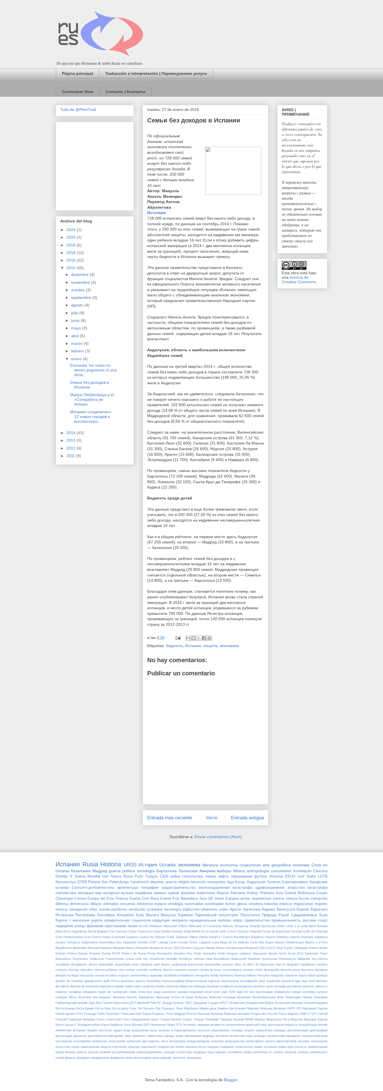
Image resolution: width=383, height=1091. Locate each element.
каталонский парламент (284, 1036)
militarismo (186, 986)
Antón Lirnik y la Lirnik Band (296, 926)
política (128, 871)
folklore (252, 975)
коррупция (161, 920)
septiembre (81, 297)
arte (266, 865)
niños (93, 909)
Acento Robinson (150, 926)
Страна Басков (170, 1019)
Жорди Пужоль (173, 1002)
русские (309, 920)
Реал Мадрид (175, 1013)
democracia (79, 904)
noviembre (81, 282)
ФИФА (249, 1019)
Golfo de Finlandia (315, 931)
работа (82, 1052)
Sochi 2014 (295, 953)
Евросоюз (319, 909)
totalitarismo (282, 992)
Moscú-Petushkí (137, 948)
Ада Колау (236, 882)
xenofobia (308, 992)
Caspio (321, 893)
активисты (217, 1024)
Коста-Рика (103, 1008)
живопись (139, 1036)
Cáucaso (320, 871)
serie (216, 992)
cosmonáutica (231, 969)
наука (75, 1046)
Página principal (77, 73)
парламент (149, 1046)
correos (193, 969)
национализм (89, 1046)
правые (160, 893)
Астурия (187, 997)
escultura (111, 975)
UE (210, 899)
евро (127, 1036)
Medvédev (80, 948)
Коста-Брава (85, 1008)
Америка (119, 997)
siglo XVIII (228, 992)
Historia (110, 864)
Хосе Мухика (133, 1024)
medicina (148, 986)
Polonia (94, 882)
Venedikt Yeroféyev (179, 958)
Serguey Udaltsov (239, 953)
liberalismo (63, 986)
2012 (71, 448)
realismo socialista (68, 992)
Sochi (282, 953)
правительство (257, 920)
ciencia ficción (297, 899)
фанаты (70, 1057)
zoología (61, 997)
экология (179, 1057)
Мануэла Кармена (176, 915)
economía (229, 865)
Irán (105, 876)
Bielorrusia (306, 893)
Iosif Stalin (306, 876)
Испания (193, 645)
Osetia (106, 953)
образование (241, 876)
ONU (262, 948)
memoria (172, 986)
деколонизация (297, 1030)
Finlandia (255, 931)
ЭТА (179, 1024)
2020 (71, 237)
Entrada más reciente (169, 817)
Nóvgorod (251, 948)
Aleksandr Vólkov (175, 926)
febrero (78, 351)
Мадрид (100, 871)
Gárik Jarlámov (177, 937)
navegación (78, 909)
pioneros (308, 986)
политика (301, 865)
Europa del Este (100, 899)
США (164, 876)
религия (105, 1052)
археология (276, 1024)
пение (180, 1046)
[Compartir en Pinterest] (209, 638)
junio (76, 320)
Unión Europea (227, 899)
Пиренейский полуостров (216, 915)
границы (280, 1030)
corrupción (319, 899)
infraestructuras (196, 981)
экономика (229, 645)
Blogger (230, 1080)
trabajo (296, 992)
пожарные (227, 1046)
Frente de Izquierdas (276, 931)
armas (245, 899)
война (175, 876)
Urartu (130, 958)
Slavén (273, 953)
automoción (196, 964)
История (148, 864)
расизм (93, 1052)
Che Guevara (118, 931)
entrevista (145, 904)
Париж (146, 1013)
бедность (174, 645)
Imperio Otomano (302, 937)
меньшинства (235, 1041)
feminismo (227, 975)
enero (77, 359)
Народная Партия (314, 1008)
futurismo (291, 975)
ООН (79, 1013)
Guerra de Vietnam (153, 937)
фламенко (117, 1057)
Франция (310, 1019)
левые (210, 876)
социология (250, 865)
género (140, 981)
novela (104, 909)
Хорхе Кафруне (112, 1024)
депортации (64, 1036)
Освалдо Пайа (94, 1013)
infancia (285, 904)
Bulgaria (102, 931)
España (242, 931)
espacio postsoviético (133, 975)
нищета (210, 645)
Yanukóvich (139, 882)
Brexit (92, 931)
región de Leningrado (113, 992)
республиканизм (123, 1052)
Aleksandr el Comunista (204, 926)
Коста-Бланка (65, 1008)
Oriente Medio (317, 948)
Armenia (276, 876)
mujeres (321, 904)
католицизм (64, 1041)
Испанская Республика (75, 915)
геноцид (236, 1030)
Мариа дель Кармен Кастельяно (222, 1008)
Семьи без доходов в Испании (89, 384)
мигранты (180, 920)
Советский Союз (118, 1019)
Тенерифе (212, 1019)
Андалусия (256, 882)
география (149, 888)
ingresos (214, 981)
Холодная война (88, 1024)
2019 (71, 245)
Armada (322, 926)
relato (133, 992)
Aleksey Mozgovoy (235, 926)
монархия (111, 893)
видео (118, 1030)
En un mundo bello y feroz (219, 931)
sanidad (182, 992)
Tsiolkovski (96, 958)
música (61, 909)
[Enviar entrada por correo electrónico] (178, 637)
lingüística (106, 986)
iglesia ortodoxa (249, 904)
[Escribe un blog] (193, 638)
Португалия (250, 915)
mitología (200, 986)
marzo (77, 343)
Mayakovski (64, 948)
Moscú (239, 871)
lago (298, 981)
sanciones (169, 992)
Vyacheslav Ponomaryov (279, 958)
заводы (169, 1036)
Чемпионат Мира (163, 1024)
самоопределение (149, 1052)
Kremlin (143, 942)
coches (130, 969)
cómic (259, 969)
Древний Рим (146, 1002)
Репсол (191, 1013)
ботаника (79, 1030)
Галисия (274, 882)
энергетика (205, 893)
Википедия (293, 997)
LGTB (322, 876)
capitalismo (307, 964)
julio (75, 313)
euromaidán (214, 904)
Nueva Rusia (122, 876)
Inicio (211, 817)
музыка (127, 893)
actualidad (62, 964)
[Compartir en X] (199, 638)
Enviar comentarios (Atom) (218, 836)
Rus (190, 953)
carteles (322, 964)
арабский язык (256, 1024)
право (282, 1046)
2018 (71, 252)
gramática (127, 981)
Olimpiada (301, 948)
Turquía (151, 876)
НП (298, 1008)
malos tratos (133, 986)
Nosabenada (234, 948)
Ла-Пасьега (146, 1008)
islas (262, 981)
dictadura (321, 969)
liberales (321, 981)
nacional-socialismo (220, 986)
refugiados (89, 992)
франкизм (95, 926)
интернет (222, 1036)
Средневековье (304, 915)
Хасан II (70, 1024)
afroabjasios (79, 964)
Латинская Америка (197, 871)
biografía (293, 964)
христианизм (115, 926)
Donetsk (177, 931)
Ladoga (163, 942)
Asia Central (286, 893)
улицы (80, 926)
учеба (60, 1057)
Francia (122, 899)
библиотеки (63, 1030)
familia (214, 975)
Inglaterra (321, 937)
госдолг (249, 1030)
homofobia (154, 981)
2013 (71, 440)
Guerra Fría (169, 899)
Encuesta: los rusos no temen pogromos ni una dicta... (93, 370)
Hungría (214, 937)
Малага (152, 915)
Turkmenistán (114, 958)
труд (210, 1052)
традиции (199, 1052)
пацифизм (143, 893)
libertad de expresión (85, 986)
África (73, 997)
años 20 (240, 964)
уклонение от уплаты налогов (274, 1052)
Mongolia (119, 948)
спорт (322, 920)
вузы (153, 1030)
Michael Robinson (100, 948)
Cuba (156, 931)
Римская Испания (210, 1013)
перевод (191, 1046)
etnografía (202, 975)
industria (271, 904)
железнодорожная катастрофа (225, 888)
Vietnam (199, 958)
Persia (151, 953)
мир (98, 893)
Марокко (253, 1008)
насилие (304, 1041)
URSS (130, 864)
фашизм (188, 893)
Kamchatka (107, 942)
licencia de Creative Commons (299, 279)
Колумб (309, 1002)
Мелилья (279, 1008)
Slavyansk (260, 953)
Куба (140, 915)
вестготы (105, 1030)
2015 (71, 268)
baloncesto (267, 964)
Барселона (166, 871)
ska (251, 992)
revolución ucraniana (146, 909)
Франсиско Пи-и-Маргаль (284, 1019)
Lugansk (205, 942)
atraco (165, 964)
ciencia (278, 899)
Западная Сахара (205, 1002)
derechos (307, 969)
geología (321, 975)
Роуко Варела (289, 1013)
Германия (320, 997)
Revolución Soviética (171, 953)
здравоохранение (270, 888)
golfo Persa (111, 981)
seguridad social (200, 992)
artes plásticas (142, 964)
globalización (93, 981)
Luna (215, 942)
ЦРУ (147, 1024)
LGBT (153, 942)
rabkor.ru (321, 986)
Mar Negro (266, 942)
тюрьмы (220, 1052)
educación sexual (92, 975)
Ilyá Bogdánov (255, 937)
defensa (62, 904)
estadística (170, 975)
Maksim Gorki (248, 942)
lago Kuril (308, 981)
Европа (303, 909)
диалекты (80, 1036)
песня (202, 1046)
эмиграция (193, 1057)
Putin (139, 876)
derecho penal (290, 969)
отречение (119, 1046)
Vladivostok (238, 958)
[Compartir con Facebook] (204, 638)
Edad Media (192, 931)
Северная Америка (81, 1019)
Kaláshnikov (90, 942)
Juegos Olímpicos (68, 942)
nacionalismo (243, 986)
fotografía (277, 975)
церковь (166, 1057)
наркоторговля (286, 1041)
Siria (203, 899)
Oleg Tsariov (284, 948)
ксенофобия (82, 1041)
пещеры (213, 1046)
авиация (203, 1024)
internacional (230, 981)
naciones (259, 986)
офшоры (134, 1046)
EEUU (290, 876)
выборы (224, 871)
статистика (184, 1052)
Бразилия (244, 997)
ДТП (133, 1002)
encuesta (127, 904)
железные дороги (88, 920)
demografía (271, 969)
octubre (78, 290)
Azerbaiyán (302, 871)
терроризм (64, 926)
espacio (160, 904)
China (132, 931)
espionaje (155, 975)
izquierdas (274, 981)
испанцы (259, 1036)
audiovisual (178, 964)
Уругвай (238, 1019)
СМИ (302, 1013)
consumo (180, 969)
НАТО (291, 1008)
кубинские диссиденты (143, 1041)
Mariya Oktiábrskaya (289, 942)
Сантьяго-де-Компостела (93, 888)
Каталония (81, 871)
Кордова (321, 1002)
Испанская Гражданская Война (251, 1002)
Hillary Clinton (198, 937)
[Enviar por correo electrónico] (188, 638)
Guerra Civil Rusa (144, 899)
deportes (157, 882)
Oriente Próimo (66, 953)
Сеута (100, 1019)
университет (318, 1052)
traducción (191, 909)
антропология (235, 1024)
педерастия (166, 1046)
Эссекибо (189, 1024)
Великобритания (264, 997)
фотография (142, 1057)
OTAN (82, 882)
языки (132, 926)
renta (141, 992)
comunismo (281, 871)
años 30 (253, 964)
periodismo (294, 986)
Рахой (283, 915)
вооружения (140, 1030)
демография (318, 1030)
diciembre (80, 274)
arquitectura (261, 899)
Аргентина (251, 909)
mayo (76, 328)
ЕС (159, 1002)
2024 (71, 229)
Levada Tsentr (188, 942)
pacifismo (119, 909)
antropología (258, 871)
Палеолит (112, 1013)
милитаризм (255, 1041)
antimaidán (106, 964)
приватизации (317, 1046)
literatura (210, 865)
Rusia (90, 864)
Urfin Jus (141, 958)
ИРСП (224, 1002)
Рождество (258, 1013)
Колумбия (125, 915)
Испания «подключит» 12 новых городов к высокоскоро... (90, 417)
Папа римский (131, 1013)
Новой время (65, 1013)
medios (160, 986)
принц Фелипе (66, 1052)
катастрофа (317, 888)
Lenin (173, 942)
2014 (71, 433)
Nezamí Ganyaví (192, 948)
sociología (146, 871)
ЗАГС (188, 1002)
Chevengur (64, 899)
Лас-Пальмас (165, 1008)
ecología (73, 975)
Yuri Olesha (319, 958)
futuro (303, 975)
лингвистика (66, 893)
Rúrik (197, 953)
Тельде (199, 1019)
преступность (297, 1046)
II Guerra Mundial (85, 876)
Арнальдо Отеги (168, 997)
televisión (198, 882)
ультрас (302, 1052)
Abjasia (222, 893)
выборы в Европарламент (178, 1030)
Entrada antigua (247, 817)
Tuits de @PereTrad (78, 109)
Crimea (80, 899)
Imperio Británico (277, 937)
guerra (115, 871)
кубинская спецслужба (108, 1041)
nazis (269, 986)
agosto (77, 305)
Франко (260, 1019)
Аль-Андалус (102, 997)
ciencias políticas (105, 969)
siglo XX (242, 992)
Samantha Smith (214, 953)
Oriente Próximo (89, 953)
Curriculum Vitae (78, 91)
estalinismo (186, 975)
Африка (268, 909)
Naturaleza (189, 899)
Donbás (62, 876)
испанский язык (241, 1036)
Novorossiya (66, 882)
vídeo (223, 909)
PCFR (116, 953)
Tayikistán (311, 953)
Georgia (296, 931)
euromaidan (194, 904)
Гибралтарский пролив (71, 1002)
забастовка (155, 1036)
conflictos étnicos (161, 969)
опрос (238, 920)
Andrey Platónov (260, 893)
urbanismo (209, 909)
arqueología (123, 964)
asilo (157, 964)
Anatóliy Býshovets (263, 926)
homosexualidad (173, 981)
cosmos (248, 969)
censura (61, 969)
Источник (156, 212)
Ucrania (167, 864)
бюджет (92, 1030)
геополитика (192, 876)
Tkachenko (80, 958)
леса (164, 1041)
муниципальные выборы (210, 920)
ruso (149, 992)
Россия (272, 1013)
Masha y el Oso (316, 942)
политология (244, 1046)
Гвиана (307, 997)
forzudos (264, 975)
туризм (173, 893)
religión (184, 882)
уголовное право (240, 1052)
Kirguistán (130, 942)
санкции (169, 1052)
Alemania (237, 893)
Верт (280, 997)
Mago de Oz (228, 942)
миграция (86, 893)
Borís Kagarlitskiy (75, 931)
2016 (71, 260)
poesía (171, 882)
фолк (129, 1057)
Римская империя (237, 1013)
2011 (71, 455)
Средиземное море (144, 1019)
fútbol (311, 975)
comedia (142, 969)
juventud (288, 981)
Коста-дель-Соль (124, 1008)
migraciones (303, 904)
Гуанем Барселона (115, 1002)
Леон (179, 1008)
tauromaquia (264, 992)
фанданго (84, 1057)
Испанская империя (288, 1002)
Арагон (235, 909)
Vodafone (254, 958)
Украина (226, 1019)
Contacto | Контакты (126, 91)
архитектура (127, 888)
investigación (249, 981)
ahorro (93, 964)
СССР (311, 1013)
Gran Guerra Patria (97, 937)
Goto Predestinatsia (69, 937)
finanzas (240, 975)
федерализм (100, 1057)
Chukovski (144, 931)
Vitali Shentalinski (217, 958)
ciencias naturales (80, 969)
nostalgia (280, 986)
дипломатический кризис (106, 1036)
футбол (260, 876)
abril (75, 336)
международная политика (205, 1041)
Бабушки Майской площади (215, 997)
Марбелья (191, 1008)
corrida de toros (210, 969)
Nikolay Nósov (215, 948)
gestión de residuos (69, 981)
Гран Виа (95, 1002)
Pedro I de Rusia (134, 953)
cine (121, 969)
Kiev (119, 942)
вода (127, 1030)
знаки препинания (188, 1036)
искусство (296, 888)
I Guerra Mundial (232, 937)
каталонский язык (314, 1036)
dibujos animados (104, 904)
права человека (265, 1046)
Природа (269, 915)
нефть (223, 876)
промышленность (286, 920)
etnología (175, 904)
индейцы (208, 1036)
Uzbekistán (157, 958)
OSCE (270, 948)
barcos (281, 964)
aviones (227, 964)
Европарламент (295, 882)
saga (157, 992)
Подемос (158, 1013)
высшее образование (213, 1030)
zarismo (322, 992)
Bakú (59, 931)
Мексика (266, 1008)
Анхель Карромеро (140, 997)
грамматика (264, 1030)
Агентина (84, 997)
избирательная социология (127, 920)
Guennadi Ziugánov (125, 937)
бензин (322, 1024)
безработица (308, 1024)
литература (177, 1041)
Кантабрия (106, 915)
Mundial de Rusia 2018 (164, 948)
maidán (119, 986)
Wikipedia (303, 958)
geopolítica (281, 865)
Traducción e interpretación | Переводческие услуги (156, 73)
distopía (61, 975)
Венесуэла (286, 909)
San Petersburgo (115, 882)
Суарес (187, 1019)
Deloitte (166, 931)
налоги (269, 1041)
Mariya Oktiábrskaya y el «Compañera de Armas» (92, 399)
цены (156, 1057)
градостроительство (178, 888)
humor (230, 904)
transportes (216, 882)
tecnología (172, 909)
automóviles (213, 964)
